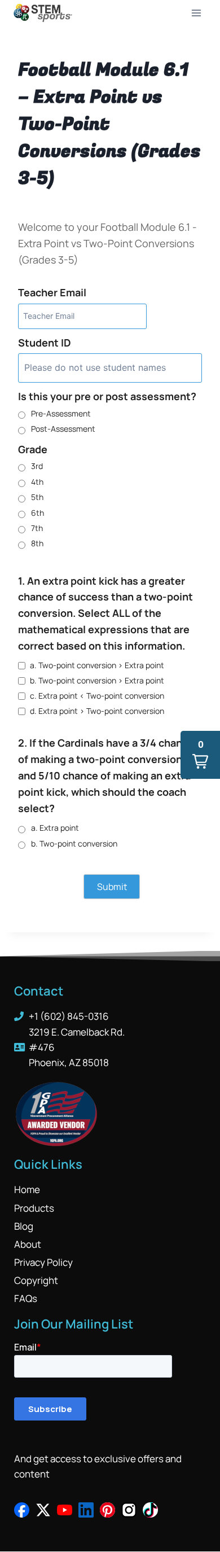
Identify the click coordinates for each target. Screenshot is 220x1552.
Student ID (44, 342)
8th (37, 543)
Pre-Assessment (61, 413)
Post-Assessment (63, 428)
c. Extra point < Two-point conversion (97, 695)
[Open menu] (196, 12)
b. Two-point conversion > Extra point (97, 680)
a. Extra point (55, 827)
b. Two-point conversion (74, 843)
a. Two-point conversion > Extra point (97, 665)
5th (37, 497)
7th (37, 528)
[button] (200, 755)
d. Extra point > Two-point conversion (97, 710)
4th (37, 481)
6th (37, 512)
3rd (37, 466)
